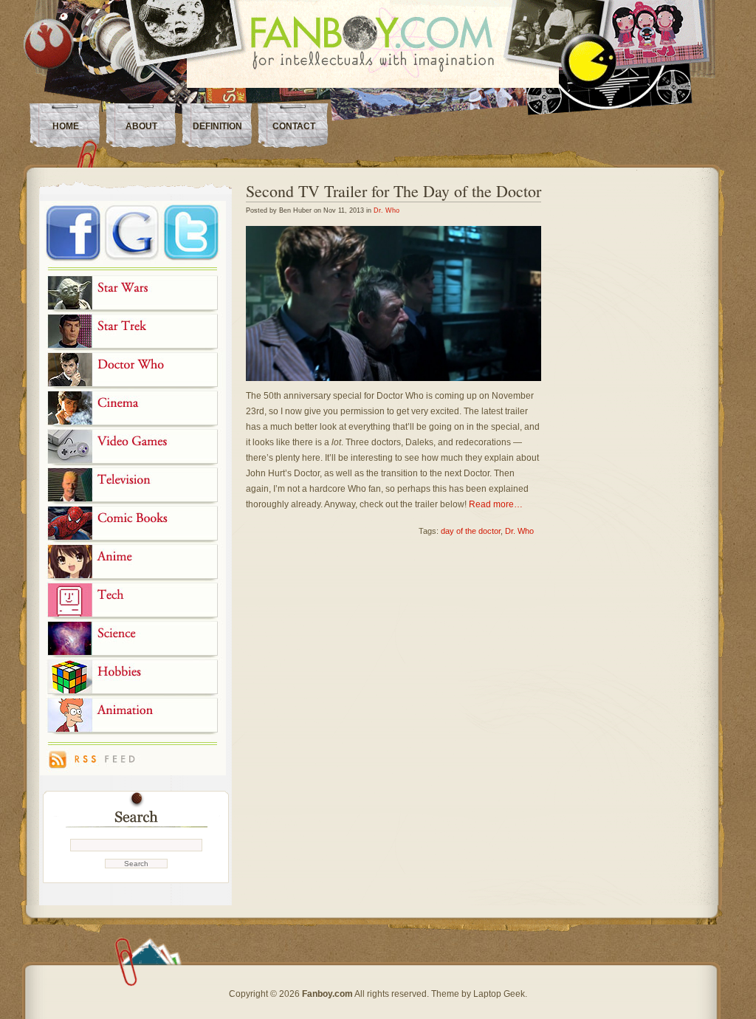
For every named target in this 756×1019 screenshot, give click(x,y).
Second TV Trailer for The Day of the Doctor (393, 191)
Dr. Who (386, 210)
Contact (293, 126)
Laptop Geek (499, 994)
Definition (217, 126)
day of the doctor (471, 530)
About (141, 126)
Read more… (496, 504)
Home (65, 126)
